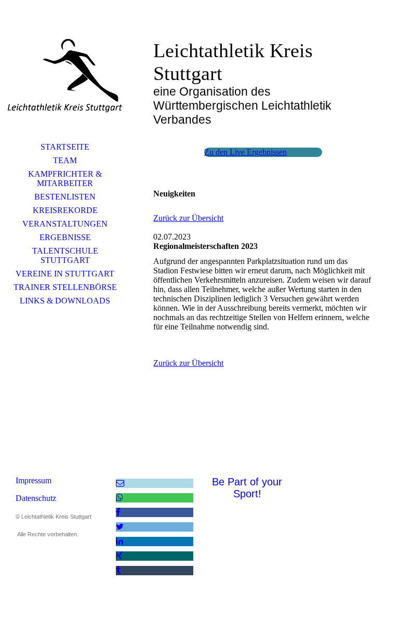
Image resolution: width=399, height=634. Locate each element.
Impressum (33, 480)
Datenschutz (36, 498)
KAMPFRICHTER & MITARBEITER (65, 178)
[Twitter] (120, 526)
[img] (65, 75)
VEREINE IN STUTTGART (65, 273)
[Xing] (119, 555)
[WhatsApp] (119, 497)
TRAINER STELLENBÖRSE (65, 287)
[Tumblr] (118, 570)
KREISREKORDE (65, 210)
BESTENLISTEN (65, 196)
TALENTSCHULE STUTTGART (65, 255)
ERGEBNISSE (65, 237)
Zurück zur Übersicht (188, 218)
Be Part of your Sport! (247, 487)
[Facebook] (118, 512)
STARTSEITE (65, 146)
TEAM (65, 160)
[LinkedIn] (119, 541)
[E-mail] (120, 483)
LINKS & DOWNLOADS (65, 300)
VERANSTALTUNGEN (65, 223)
